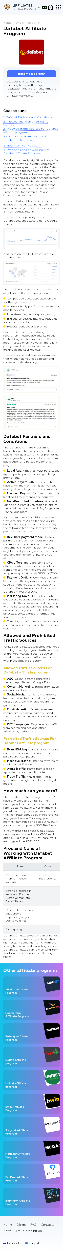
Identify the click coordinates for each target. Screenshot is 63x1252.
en (44, 7)
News (7, 1231)
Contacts (47, 1225)
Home (7, 1225)
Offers (21, 1225)
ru (38, 7)
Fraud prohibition (29, 1231)
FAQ (33, 1225)
